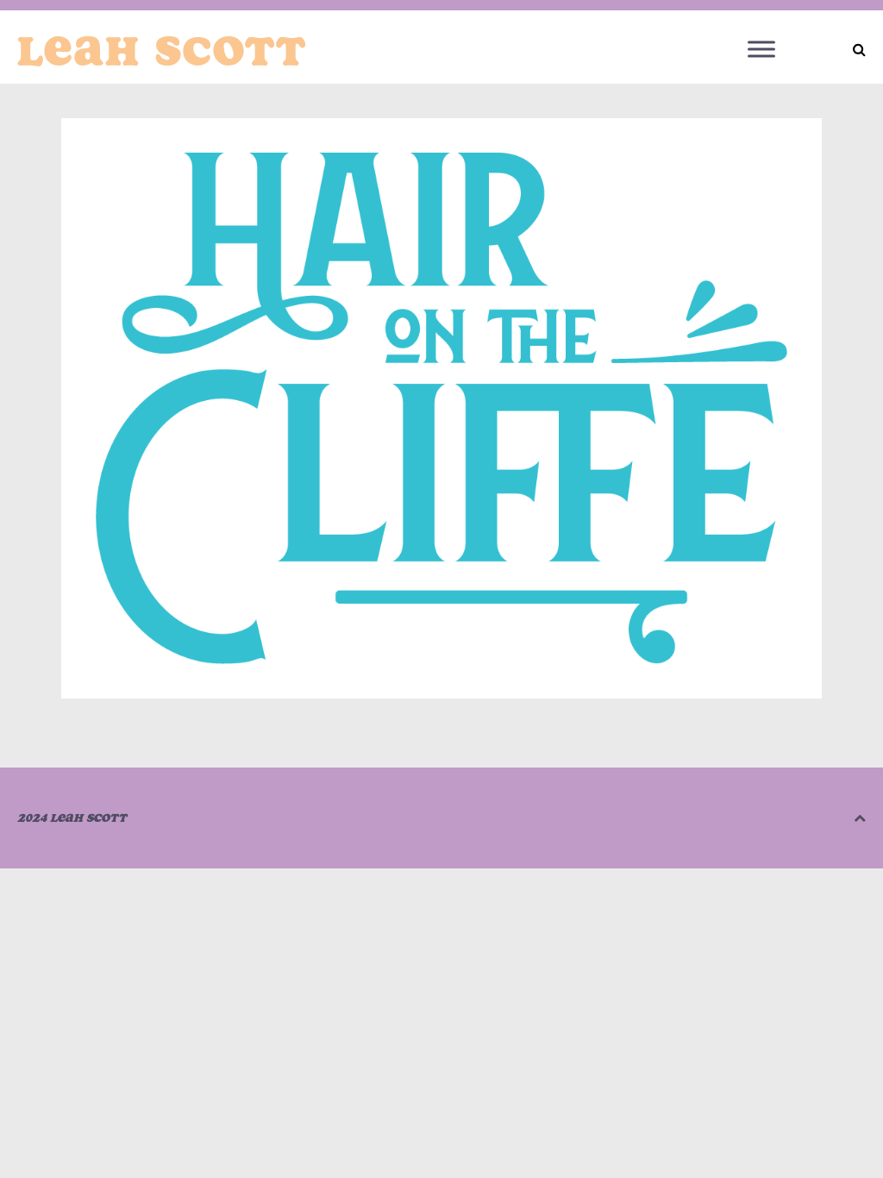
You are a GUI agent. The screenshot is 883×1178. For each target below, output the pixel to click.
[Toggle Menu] (761, 49)
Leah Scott (162, 51)
